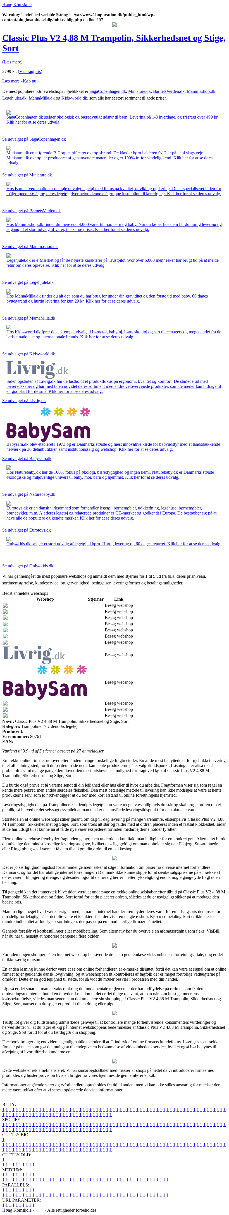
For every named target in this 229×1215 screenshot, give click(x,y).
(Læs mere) (12, 62)
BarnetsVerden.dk (169, 91)
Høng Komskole (17, 4)
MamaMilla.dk (42, 98)
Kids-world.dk (74, 98)
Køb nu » (31, 81)
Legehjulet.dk (14, 98)
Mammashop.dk (201, 91)
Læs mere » (12, 81)
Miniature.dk (139, 91)
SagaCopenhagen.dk (107, 91)
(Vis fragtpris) (30, 71)
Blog (39, 1210)
